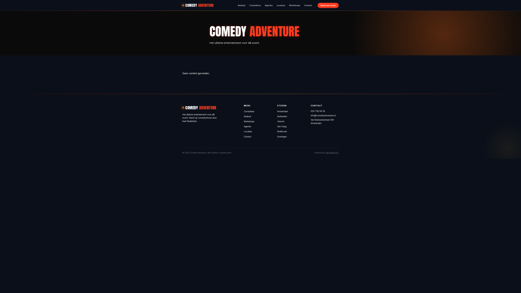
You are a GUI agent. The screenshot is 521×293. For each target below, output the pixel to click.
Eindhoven (282, 131)
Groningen (282, 136)
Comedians (255, 5)
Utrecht (280, 121)
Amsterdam (282, 111)
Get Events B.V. (332, 153)
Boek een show (328, 5)
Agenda (269, 5)
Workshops (294, 5)
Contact (308, 5)
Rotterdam (282, 116)
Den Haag (281, 126)
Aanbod (241, 5)
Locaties (281, 5)
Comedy (199, 5)
